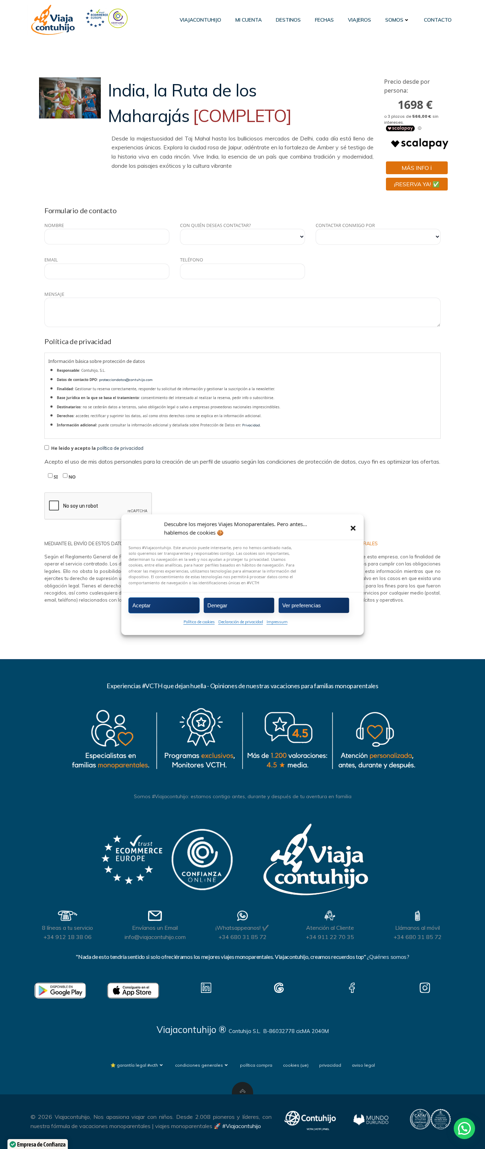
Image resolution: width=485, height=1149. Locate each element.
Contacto (438, 20)
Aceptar (141, 605)
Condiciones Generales (199, 1065)
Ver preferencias (301, 605)
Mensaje (54, 294)
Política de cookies (199, 621)
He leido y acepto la (96, 448)
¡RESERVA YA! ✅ (417, 184)
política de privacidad (120, 448)
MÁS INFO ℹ (417, 167)
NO (71, 477)
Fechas (324, 20)
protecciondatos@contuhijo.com (126, 379)
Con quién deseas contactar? (215, 225)
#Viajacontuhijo (241, 1125)
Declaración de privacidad (240, 621)
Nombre (54, 225)
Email (51, 259)
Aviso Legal (363, 1065)
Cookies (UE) (296, 1065)
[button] (353, 527)
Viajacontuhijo (200, 20)
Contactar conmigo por (345, 225)
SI (55, 477)
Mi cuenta (248, 20)
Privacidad (251, 425)
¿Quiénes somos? (388, 956)
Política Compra (256, 1065)
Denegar (217, 605)
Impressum (277, 621)
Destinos (288, 20)
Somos (394, 20)
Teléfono (191, 259)
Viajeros (359, 20)
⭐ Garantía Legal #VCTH (134, 1065)
